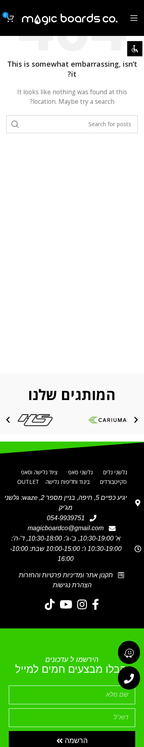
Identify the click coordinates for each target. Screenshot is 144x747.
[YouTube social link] (66, 604)
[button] (136, 420)
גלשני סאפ (80, 472)
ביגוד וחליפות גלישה (68, 481)
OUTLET (28, 481)
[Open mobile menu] (134, 18)
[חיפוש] (15, 124)
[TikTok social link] (49, 604)
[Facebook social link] (96, 604)
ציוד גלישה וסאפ (39, 472)
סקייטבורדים (113, 481)
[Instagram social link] (82, 604)
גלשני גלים (115, 472)
